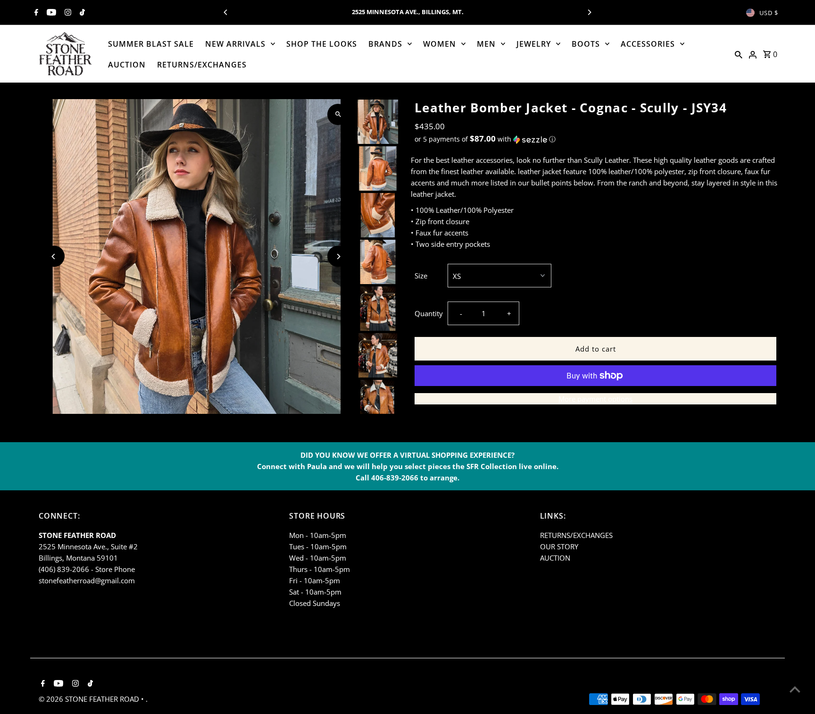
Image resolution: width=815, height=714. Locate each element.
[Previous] (226, 12)
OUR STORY (559, 546)
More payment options (595, 398)
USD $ (768, 12)
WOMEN (439, 44)
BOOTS (586, 44)
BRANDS (385, 44)
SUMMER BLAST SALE (151, 44)
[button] (595, 139)
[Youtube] (50, 12)
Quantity (429, 313)
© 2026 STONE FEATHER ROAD (90, 699)
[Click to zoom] (338, 114)
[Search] (738, 54)
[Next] (589, 12)
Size (421, 275)
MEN (486, 44)
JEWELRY (533, 44)
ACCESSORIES (648, 44)
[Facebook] (35, 12)
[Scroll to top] (795, 689)
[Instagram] (66, 12)
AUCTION (127, 64)
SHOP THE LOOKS (321, 44)
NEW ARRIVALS (235, 44)
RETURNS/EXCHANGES (202, 64)
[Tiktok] (81, 12)
